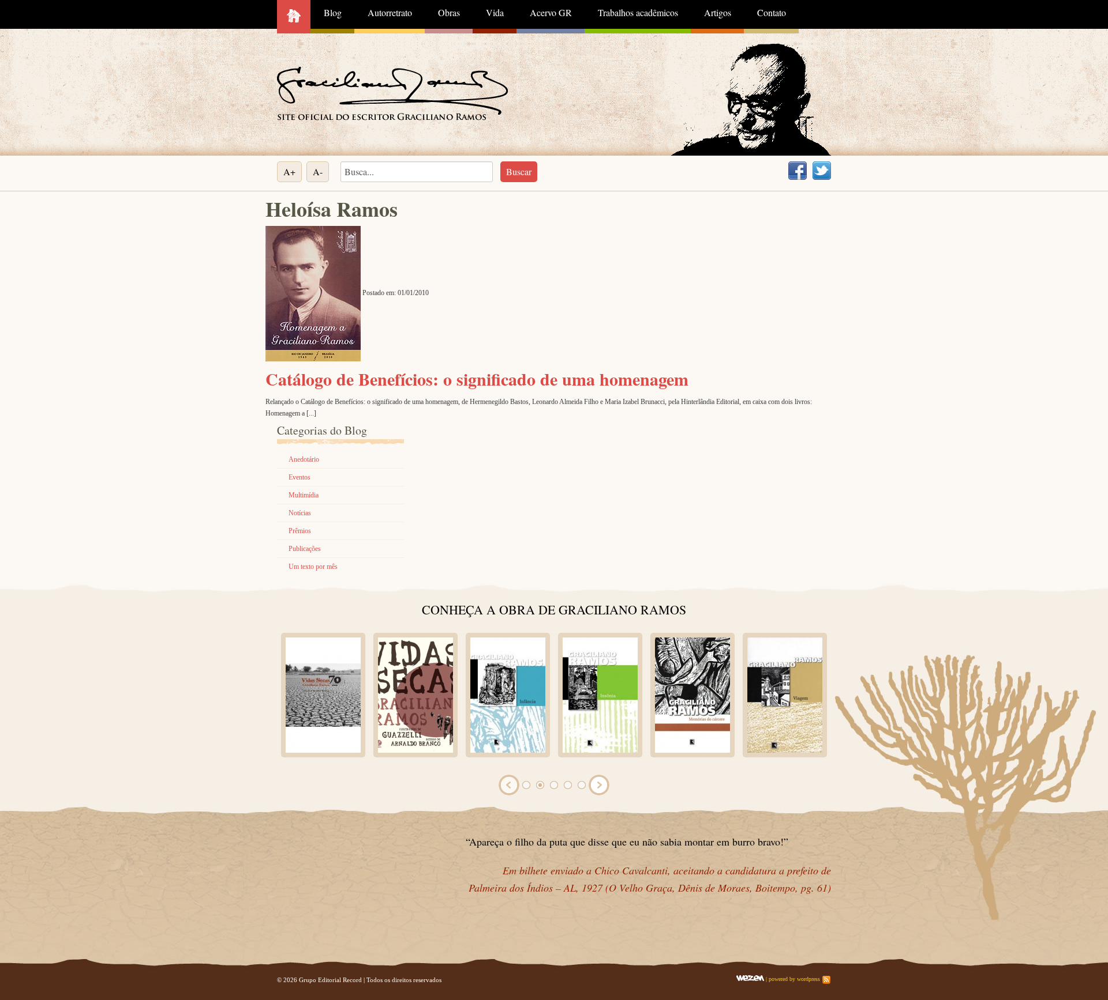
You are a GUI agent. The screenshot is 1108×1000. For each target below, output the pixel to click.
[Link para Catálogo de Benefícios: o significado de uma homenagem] (313, 293)
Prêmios (300, 531)
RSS (826, 979)
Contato (771, 12)
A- (318, 171)
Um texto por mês (313, 567)
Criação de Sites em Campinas (750, 978)
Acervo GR (551, 12)
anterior (509, 785)
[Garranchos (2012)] (590, 694)
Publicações (305, 549)
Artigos (717, 12)
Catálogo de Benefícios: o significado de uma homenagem (476, 378)
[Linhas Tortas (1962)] (406, 694)
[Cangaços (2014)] (683, 694)
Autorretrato (390, 12)
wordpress (808, 979)
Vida (495, 12)
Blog (333, 12)
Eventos (299, 477)
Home (293, 16)
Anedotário (304, 459)
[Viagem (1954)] (313, 694)
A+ (289, 171)
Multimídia (304, 495)
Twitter (822, 170)
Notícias (300, 513)
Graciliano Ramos (392, 93)
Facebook (797, 170)
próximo (599, 785)
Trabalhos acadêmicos (638, 12)
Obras (449, 12)
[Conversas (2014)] (775, 694)
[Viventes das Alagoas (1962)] (498, 694)
